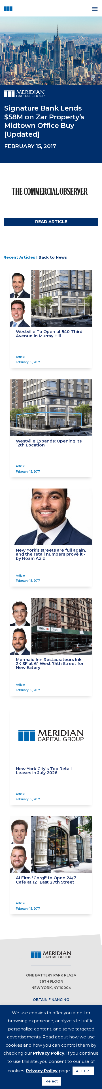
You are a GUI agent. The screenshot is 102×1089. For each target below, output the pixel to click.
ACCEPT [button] (83, 1071)
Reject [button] (52, 1081)
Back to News (53, 257)
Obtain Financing (51, 999)
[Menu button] (94, 8)
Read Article (51, 221)
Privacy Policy (48, 1053)
